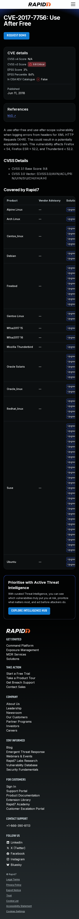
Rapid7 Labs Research (21, 761)
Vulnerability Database (21, 765)
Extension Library (18, 800)
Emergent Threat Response (25, 752)
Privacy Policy (13, 884)
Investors (12, 726)
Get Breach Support (20, 682)
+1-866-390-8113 (18, 825)
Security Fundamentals (22, 769)
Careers (11, 730)
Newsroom (14, 713)
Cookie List (12, 900)
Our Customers (17, 717)
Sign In (11, 786)
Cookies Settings (15, 911)
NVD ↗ (12, 115)
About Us (13, 704)
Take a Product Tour (20, 678)
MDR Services (16, 654)
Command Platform (19, 645)
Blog (9, 747)
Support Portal (16, 791)
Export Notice (13, 890)
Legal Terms (13, 879)
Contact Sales (16, 687)
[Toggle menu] (73, 4)
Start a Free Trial (18, 673)
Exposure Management (22, 650)
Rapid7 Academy (18, 804)
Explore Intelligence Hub (29, 610)
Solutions (12, 659)
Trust (9, 895)
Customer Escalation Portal (25, 808)
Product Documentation (23, 795)
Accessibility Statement (19, 906)
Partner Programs (19, 721)
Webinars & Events (19, 756)
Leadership (13, 708)
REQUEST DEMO (16, 35)
